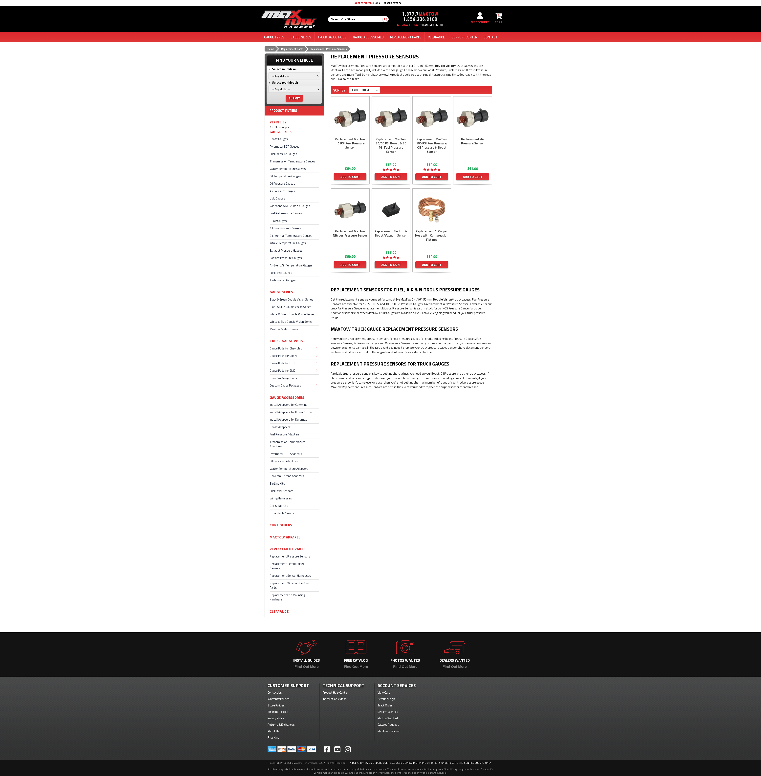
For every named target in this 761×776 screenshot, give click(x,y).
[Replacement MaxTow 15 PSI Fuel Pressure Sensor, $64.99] (350, 117)
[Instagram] (347, 749)
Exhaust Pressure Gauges (286, 250)
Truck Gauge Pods (286, 341)
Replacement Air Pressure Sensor (472, 141)
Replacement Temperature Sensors (287, 566)
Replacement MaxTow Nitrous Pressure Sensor (350, 233)
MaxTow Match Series (284, 329)
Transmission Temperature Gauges (292, 161)
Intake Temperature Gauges (288, 243)
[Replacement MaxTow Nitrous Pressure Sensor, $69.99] (350, 209)
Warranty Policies (279, 699)
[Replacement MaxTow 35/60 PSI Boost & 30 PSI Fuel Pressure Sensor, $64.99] (391, 117)
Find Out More (306, 667)
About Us (273, 731)
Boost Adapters (280, 427)
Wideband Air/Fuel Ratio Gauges (290, 206)
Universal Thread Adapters (287, 476)
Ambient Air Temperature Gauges (291, 265)
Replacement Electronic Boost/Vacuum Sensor (391, 233)
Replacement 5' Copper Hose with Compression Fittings (431, 235)
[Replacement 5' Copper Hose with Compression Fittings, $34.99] (431, 209)
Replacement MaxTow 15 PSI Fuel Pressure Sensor (350, 143)
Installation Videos (335, 699)
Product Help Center (335, 692)
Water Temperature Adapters (289, 468)
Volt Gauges (277, 198)
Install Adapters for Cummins (288, 404)
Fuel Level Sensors (281, 491)
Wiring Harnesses (281, 498)
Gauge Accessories (287, 397)
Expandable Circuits (282, 513)
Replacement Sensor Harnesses (290, 575)
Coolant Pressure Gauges (286, 258)
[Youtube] (337, 749)
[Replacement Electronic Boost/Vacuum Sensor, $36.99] (391, 209)
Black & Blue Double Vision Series (290, 306)
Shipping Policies (278, 711)
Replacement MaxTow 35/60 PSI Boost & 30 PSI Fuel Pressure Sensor (391, 145)
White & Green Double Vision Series (292, 314)
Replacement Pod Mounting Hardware (287, 597)
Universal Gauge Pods (283, 378)
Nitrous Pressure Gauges (285, 228)
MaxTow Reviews (389, 731)
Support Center (464, 37)
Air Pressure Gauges (282, 191)
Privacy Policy (276, 718)
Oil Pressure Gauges (282, 183)
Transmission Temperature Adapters (287, 444)
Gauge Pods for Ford (282, 363)
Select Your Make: (284, 69)
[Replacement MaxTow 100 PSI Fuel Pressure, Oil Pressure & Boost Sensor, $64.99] (431, 117)
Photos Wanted (388, 718)
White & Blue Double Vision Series (291, 321)
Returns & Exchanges (281, 724)
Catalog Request (388, 724)
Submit (294, 98)
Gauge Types (281, 132)
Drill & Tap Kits (279, 505)
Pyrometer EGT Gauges (284, 146)
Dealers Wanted (388, 711)
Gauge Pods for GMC (282, 370)
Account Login (386, 699)
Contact (490, 37)
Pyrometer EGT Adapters (286, 453)
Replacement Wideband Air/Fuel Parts (290, 585)
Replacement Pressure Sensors (290, 556)
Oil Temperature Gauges (285, 176)
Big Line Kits (277, 483)
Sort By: (339, 90)
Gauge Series (281, 292)
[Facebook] (326, 749)
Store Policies (276, 705)
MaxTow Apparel (285, 537)
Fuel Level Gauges (281, 272)
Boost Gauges (279, 139)
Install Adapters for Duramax (288, 419)
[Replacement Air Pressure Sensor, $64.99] (472, 117)
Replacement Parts (288, 549)
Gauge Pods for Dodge (283, 355)
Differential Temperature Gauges (291, 235)
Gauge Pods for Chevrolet (286, 348)
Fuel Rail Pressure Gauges (286, 213)
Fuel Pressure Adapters (285, 434)
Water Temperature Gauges (288, 168)
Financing (273, 737)
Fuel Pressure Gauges (283, 154)
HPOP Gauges (278, 221)
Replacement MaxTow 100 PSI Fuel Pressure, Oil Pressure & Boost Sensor (431, 145)
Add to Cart (350, 176)
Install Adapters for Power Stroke (291, 412)
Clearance (279, 611)
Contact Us (275, 692)
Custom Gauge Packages (285, 385)
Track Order (385, 705)
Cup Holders (281, 525)
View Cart (384, 692)
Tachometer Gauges (283, 280)
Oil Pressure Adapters (284, 461)
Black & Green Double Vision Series (291, 299)
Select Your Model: (285, 82)
